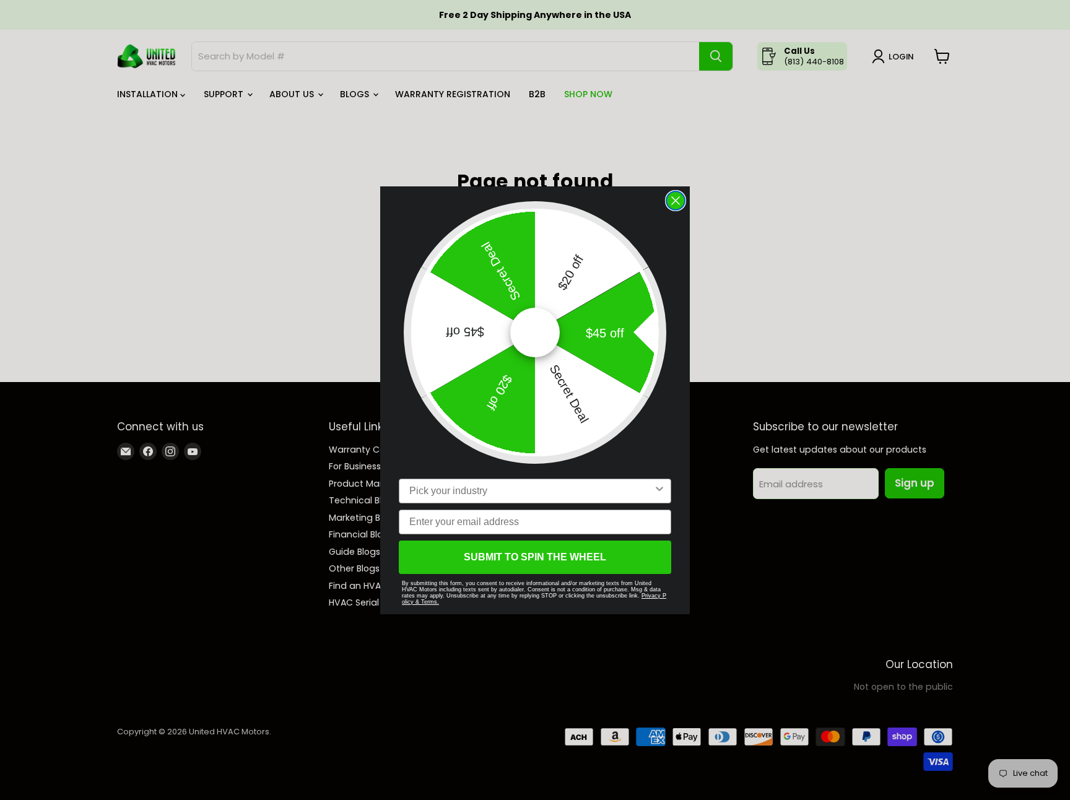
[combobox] (531, 491)
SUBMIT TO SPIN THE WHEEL (535, 557)
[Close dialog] (675, 200)
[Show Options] (659, 491)
